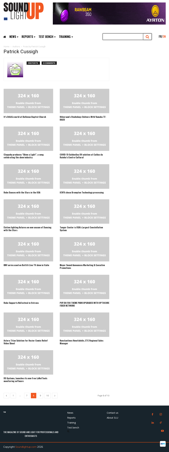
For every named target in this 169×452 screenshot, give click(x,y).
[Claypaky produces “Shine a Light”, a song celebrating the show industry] (28, 139)
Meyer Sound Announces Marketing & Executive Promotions (82, 266)
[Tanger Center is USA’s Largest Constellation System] (84, 211)
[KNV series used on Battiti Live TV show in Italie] (28, 249)
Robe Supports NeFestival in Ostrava (21, 302)
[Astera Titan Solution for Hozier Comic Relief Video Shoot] (28, 324)
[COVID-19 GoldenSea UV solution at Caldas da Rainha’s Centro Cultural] (84, 139)
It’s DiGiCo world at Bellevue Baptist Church (25, 116)
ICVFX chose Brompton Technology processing (82, 192)
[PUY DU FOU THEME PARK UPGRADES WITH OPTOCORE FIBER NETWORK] (84, 287)
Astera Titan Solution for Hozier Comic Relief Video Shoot (26, 342)
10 (47, 395)
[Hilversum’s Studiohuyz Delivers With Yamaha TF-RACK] (84, 101)
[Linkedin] (152, 423)
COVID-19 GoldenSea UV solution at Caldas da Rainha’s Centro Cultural (81, 156)
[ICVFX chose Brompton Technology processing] (84, 176)
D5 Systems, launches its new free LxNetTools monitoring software (25, 379)
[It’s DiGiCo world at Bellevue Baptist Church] (28, 101)
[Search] (147, 36)
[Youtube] (162, 431)
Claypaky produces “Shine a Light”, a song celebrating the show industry (24, 156)
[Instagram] (160, 414)
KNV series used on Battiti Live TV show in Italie (26, 265)
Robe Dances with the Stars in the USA (22, 192)
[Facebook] (152, 414)
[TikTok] (160, 423)
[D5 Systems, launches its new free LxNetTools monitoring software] (28, 362)
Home (6, 46)
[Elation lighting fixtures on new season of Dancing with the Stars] (28, 211)
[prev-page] (6, 395)
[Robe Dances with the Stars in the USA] (28, 176)
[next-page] (55, 395)
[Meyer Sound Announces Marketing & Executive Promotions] (84, 249)
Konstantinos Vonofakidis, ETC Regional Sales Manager (81, 342)
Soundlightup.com (26, 446)
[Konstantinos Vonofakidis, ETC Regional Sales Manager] (84, 324)
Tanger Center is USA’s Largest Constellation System (81, 229)
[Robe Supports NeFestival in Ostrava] (28, 287)
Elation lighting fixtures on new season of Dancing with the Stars (27, 229)
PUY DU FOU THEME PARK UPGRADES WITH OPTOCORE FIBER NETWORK (84, 304)
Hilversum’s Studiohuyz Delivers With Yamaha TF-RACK (83, 118)
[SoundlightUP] (28, 12)
